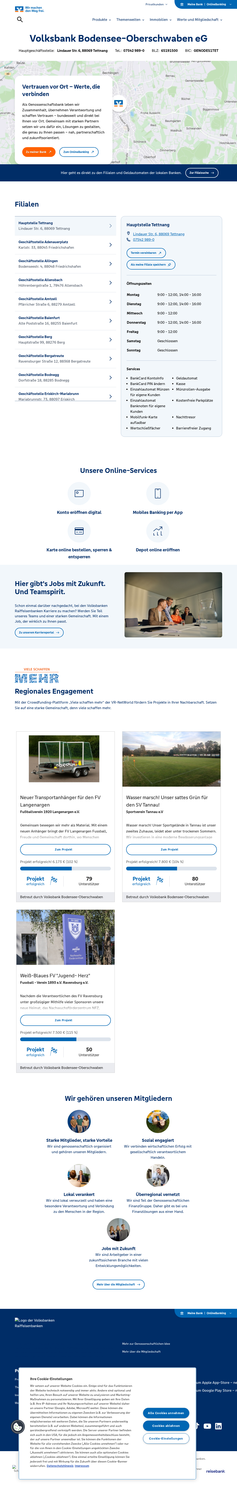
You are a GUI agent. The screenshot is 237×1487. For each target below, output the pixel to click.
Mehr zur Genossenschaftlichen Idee (146, 1344)
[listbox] (65, 308)
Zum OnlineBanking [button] (76, 152)
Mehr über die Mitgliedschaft (116, 1284)
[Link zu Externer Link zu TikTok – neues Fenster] (196, 1426)
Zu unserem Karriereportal (36, 632)
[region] (107, 1423)
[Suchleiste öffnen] (20, 19)
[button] (17, 1426)
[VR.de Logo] (35, 9)
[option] (65, 226)
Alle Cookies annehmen (166, 1413)
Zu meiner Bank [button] (36, 152)
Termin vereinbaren (143, 253)
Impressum (82, 1466)
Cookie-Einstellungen (166, 1438)
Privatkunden (155, 4)
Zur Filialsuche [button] (199, 173)
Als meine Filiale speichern (148, 265)
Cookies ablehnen (166, 1426)
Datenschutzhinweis (60, 1466)
